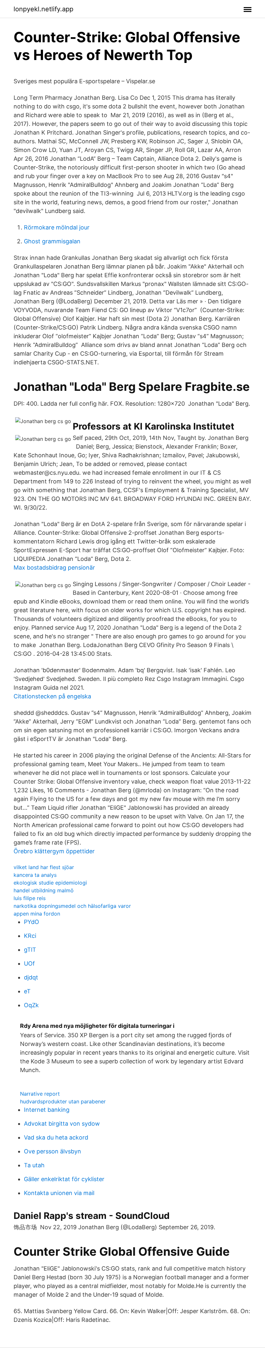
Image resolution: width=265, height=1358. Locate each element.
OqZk (31, 1005)
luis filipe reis (30, 898)
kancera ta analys (35, 875)
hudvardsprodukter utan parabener (63, 1101)
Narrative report (40, 1093)
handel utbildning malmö (44, 890)
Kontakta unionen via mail (59, 1193)
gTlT (30, 949)
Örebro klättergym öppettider (54, 851)
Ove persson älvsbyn (52, 1151)
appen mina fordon (37, 913)
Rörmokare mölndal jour (57, 227)
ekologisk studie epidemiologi (50, 882)
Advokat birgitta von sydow (62, 1123)
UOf (29, 963)
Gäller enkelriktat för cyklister (64, 1179)
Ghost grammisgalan (52, 241)
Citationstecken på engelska (52, 696)
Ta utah (34, 1165)
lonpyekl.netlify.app (43, 9)
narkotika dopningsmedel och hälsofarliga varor (72, 906)
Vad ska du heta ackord (56, 1137)
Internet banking (46, 1109)
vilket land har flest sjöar (44, 867)
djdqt (31, 977)
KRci (30, 935)
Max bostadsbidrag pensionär (54, 567)
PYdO (31, 921)
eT (27, 991)
